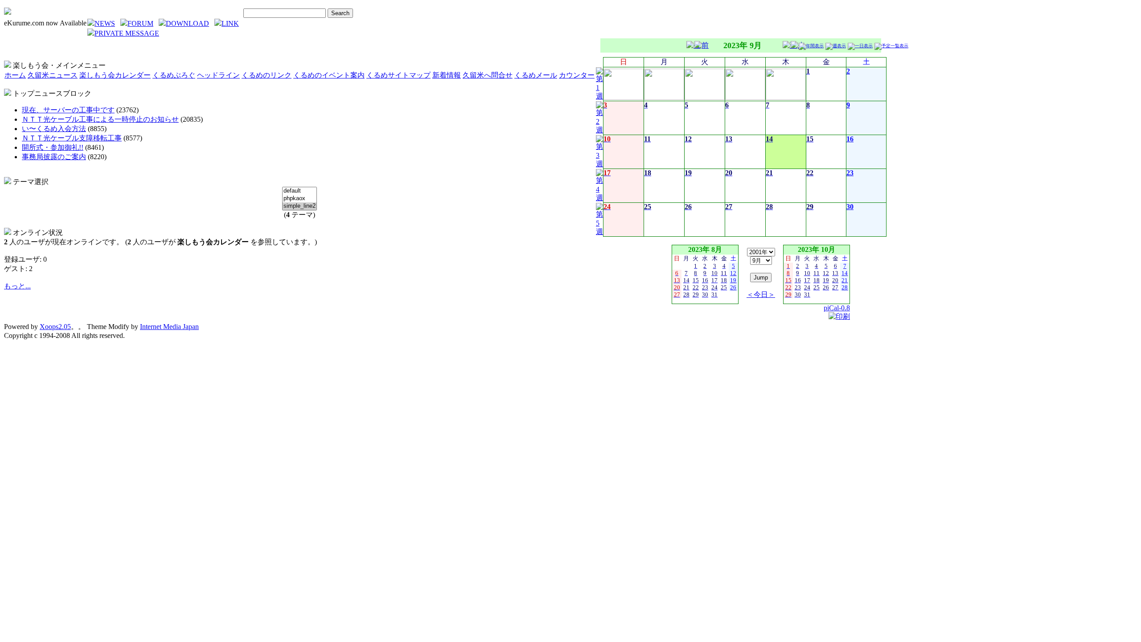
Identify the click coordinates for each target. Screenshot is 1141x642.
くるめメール (535, 75)
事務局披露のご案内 (54, 156)
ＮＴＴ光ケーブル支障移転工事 (72, 138)
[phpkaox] (299, 198)
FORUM (140, 23)
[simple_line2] (299, 206)
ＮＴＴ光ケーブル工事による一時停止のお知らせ (100, 119)
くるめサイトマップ (398, 75)
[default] (299, 191)
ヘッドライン (218, 75)
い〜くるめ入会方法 (54, 128)
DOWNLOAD (187, 23)
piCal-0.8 (837, 308)
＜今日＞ (761, 294)
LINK (230, 23)
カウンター (577, 75)
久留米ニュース (53, 75)
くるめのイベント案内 (329, 75)
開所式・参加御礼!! (52, 147)
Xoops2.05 (55, 326)
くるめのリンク (266, 75)
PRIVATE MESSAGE (126, 33)
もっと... (17, 286)
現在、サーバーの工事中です (68, 110)
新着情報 (446, 75)
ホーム (15, 75)
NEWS (104, 23)
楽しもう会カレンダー (115, 75)
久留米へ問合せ (488, 75)
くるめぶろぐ (173, 75)
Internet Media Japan (169, 326)
